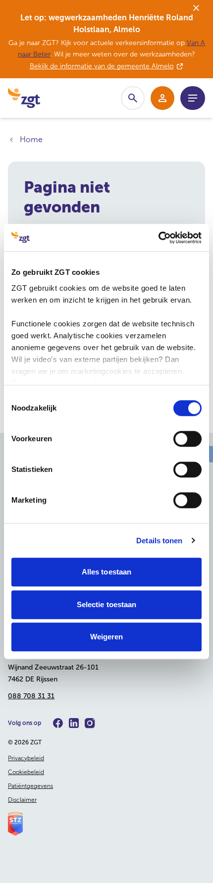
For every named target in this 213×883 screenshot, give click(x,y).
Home (31, 139)
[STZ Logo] (106, 823)
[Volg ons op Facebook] (58, 723)
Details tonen (159, 540)
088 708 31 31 (31, 696)
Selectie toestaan (107, 604)
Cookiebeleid (26, 772)
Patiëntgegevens (30, 785)
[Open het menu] (192, 98)
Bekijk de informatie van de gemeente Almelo (102, 66)
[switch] (187, 439)
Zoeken (133, 98)
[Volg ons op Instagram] (90, 723)
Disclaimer (22, 799)
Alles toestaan (106, 572)
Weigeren (106, 636)
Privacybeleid (26, 758)
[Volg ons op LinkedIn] (74, 723)
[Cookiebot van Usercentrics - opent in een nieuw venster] (158, 237)
